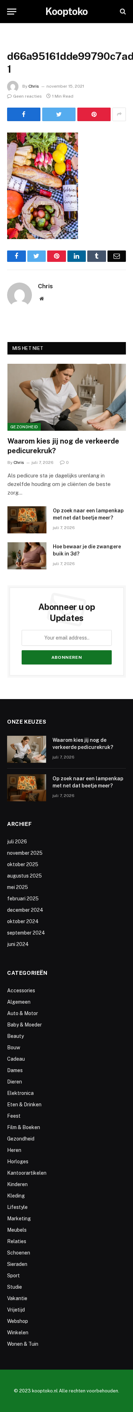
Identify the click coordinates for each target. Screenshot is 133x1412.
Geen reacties (27, 96)
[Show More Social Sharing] (119, 114)
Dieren (14, 1082)
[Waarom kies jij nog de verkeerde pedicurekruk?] (66, 397)
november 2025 (25, 853)
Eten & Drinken (24, 1104)
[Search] (122, 12)
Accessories (21, 990)
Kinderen (17, 1184)
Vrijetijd (16, 1310)
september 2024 (26, 933)
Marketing (19, 1218)
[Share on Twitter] (59, 114)
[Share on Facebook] (23, 114)
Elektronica (20, 1093)
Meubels (17, 1230)
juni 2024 (18, 944)
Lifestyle (17, 1207)
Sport (13, 1275)
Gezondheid (24, 427)
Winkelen (17, 1332)
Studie (14, 1287)
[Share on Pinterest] (94, 114)
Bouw (13, 1047)
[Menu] (11, 12)
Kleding (16, 1196)
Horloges (17, 1161)
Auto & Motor (22, 1013)
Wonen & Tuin (22, 1344)
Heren (14, 1150)
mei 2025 (17, 887)
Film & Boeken (23, 1127)
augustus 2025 (24, 876)
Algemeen (19, 1002)
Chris (33, 86)
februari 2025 (23, 898)
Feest (14, 1116)
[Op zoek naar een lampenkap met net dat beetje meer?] (26, 519)
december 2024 (25, 910)
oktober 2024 (23, 921)
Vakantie (17, 1298)
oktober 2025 (22, 864)
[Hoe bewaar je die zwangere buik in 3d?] (26, 555)
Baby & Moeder (24, 1025)
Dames (15, 1070)
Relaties (16, 1241)
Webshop (17, 1321)
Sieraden (17, 1264)
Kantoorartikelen (26, 1173)
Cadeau (16, 1059)
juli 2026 (17, 841)
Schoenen (18, 1253)
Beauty (15, 1036)
